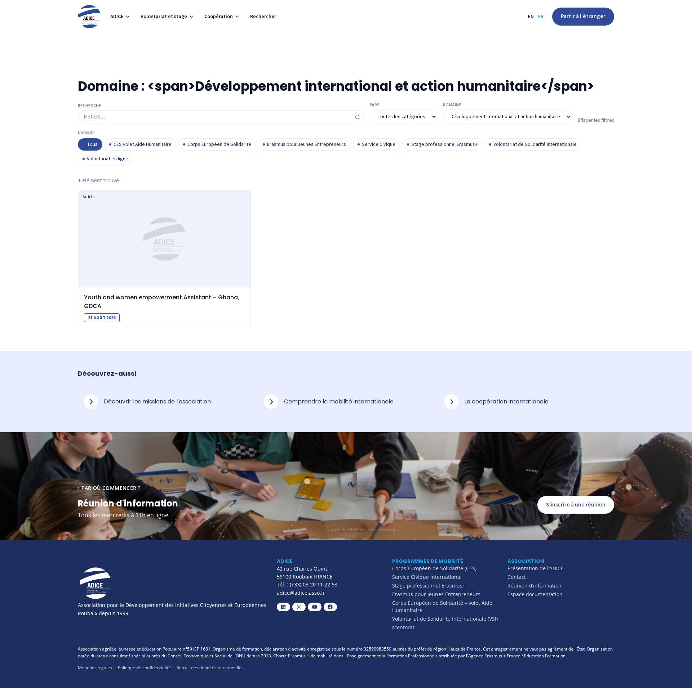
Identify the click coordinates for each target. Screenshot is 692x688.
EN (531, 16)
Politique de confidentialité (144, 668)
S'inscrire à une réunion (576, 505)
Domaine (452, 105)
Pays (375, 105)
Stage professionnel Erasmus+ (428, 585)
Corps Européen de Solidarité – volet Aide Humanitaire (442, 606)
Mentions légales (95, 668)
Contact (516, 576)
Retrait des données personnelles (210, 668)
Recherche (89, 106)
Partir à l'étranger (583, 16)
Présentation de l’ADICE (535, 568)
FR (541, 16)
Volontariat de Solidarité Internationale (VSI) (445, 618)
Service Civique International (427, 576)
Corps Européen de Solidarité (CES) (434, 568)
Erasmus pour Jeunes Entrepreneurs (436, 594)
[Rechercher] (357, 117)
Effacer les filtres (596, 120)
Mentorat (403, 627)
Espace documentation (535, 594)
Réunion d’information (534, 585)
